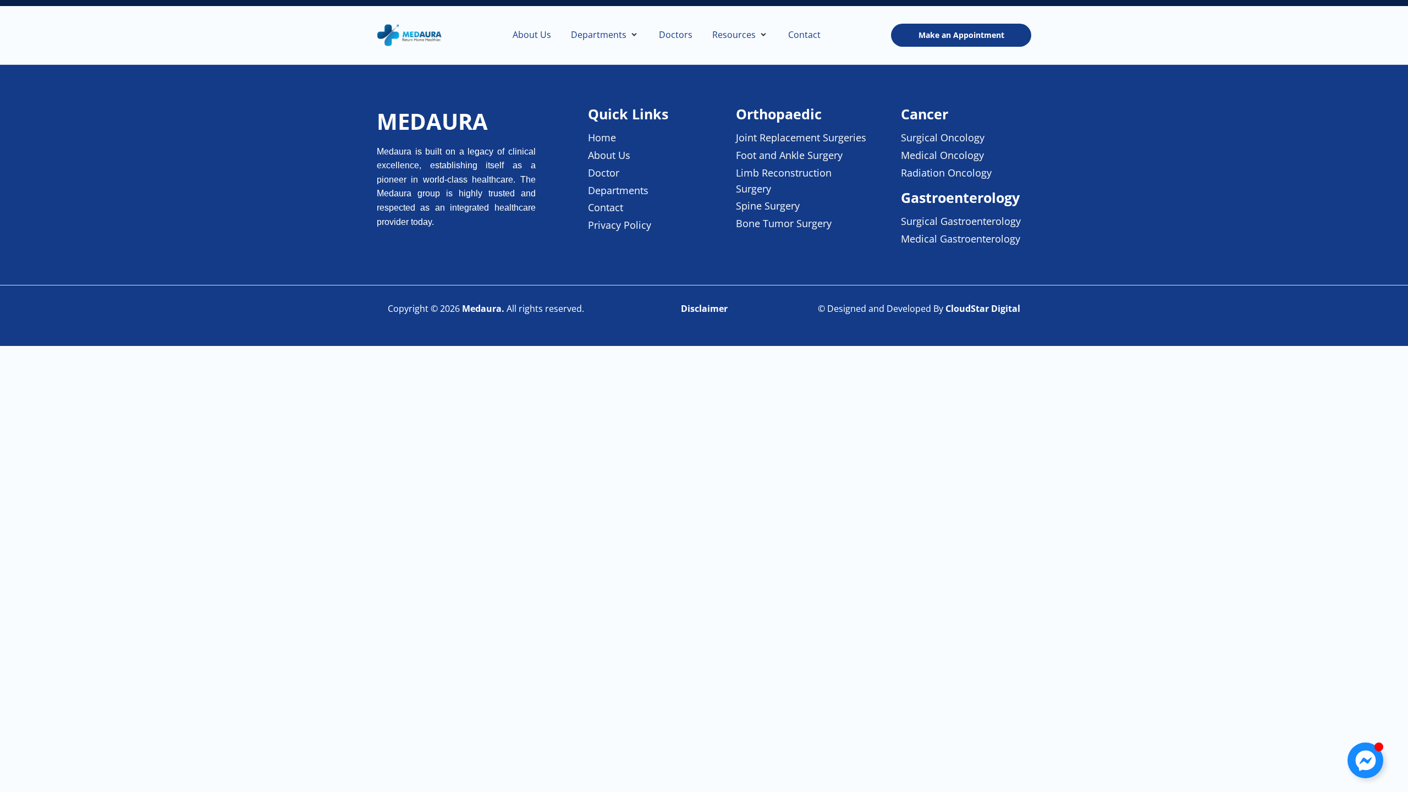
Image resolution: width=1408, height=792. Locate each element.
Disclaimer (704, 308)
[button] (605, 35)
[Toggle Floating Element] (1365, 760)
